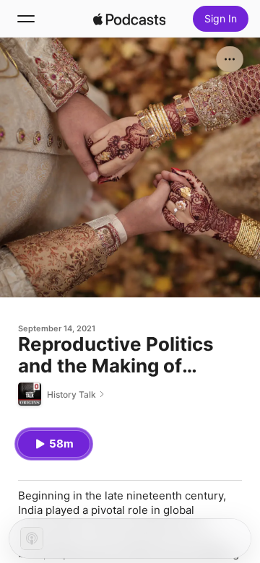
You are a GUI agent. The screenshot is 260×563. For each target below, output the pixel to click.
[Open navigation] (26, 19)
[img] (129, 19)
